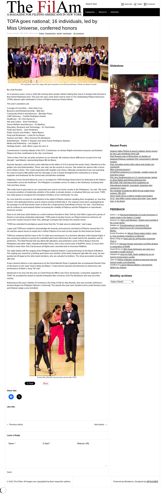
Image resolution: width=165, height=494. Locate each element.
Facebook (151, 4)
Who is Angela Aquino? (120, 169)
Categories (90, 12)
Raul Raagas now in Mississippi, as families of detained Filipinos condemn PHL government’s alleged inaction (134, 159)
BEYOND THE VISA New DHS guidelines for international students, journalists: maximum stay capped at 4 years (131, 185)
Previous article (16, 424)
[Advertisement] (134, 39)
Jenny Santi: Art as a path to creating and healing (131, 196)
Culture (41, 33)
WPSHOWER (152, 481)
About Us (103, 12)
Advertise (115, 12)
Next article (99, 424)
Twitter (139, 4)
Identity (59, 33)
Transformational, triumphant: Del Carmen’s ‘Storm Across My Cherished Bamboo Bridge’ (131, 228)
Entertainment (50, 33)
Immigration (67, 33)
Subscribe (128, 4)
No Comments (78, 33)
